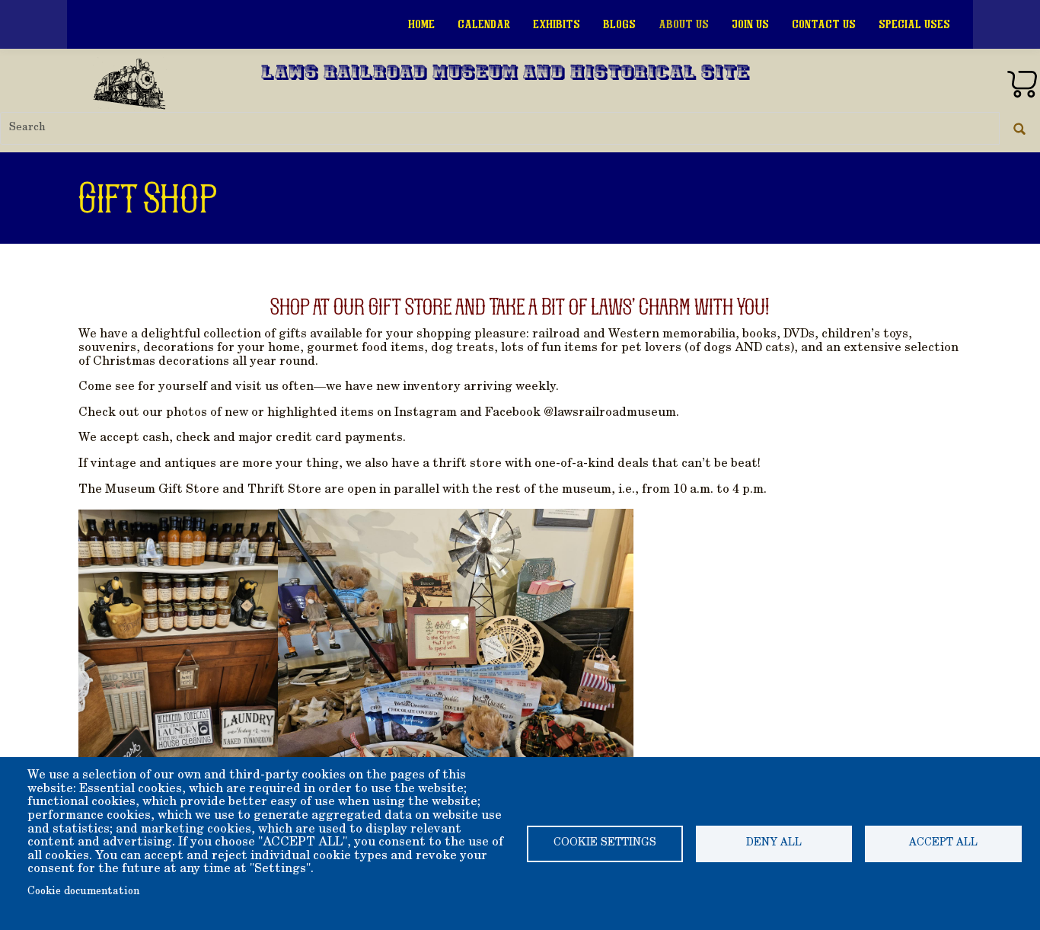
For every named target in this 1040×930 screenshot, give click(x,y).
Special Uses (914, 24)
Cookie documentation (83, 892)
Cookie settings (604, 843)
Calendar (484, 24)
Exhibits (556, 24)
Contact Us (824, 24)
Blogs (619, 24)
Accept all (943, 843)
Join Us (750, 24)
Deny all (774, 843)
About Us (684, 24)
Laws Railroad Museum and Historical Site (505, 74)
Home (421, 24)
